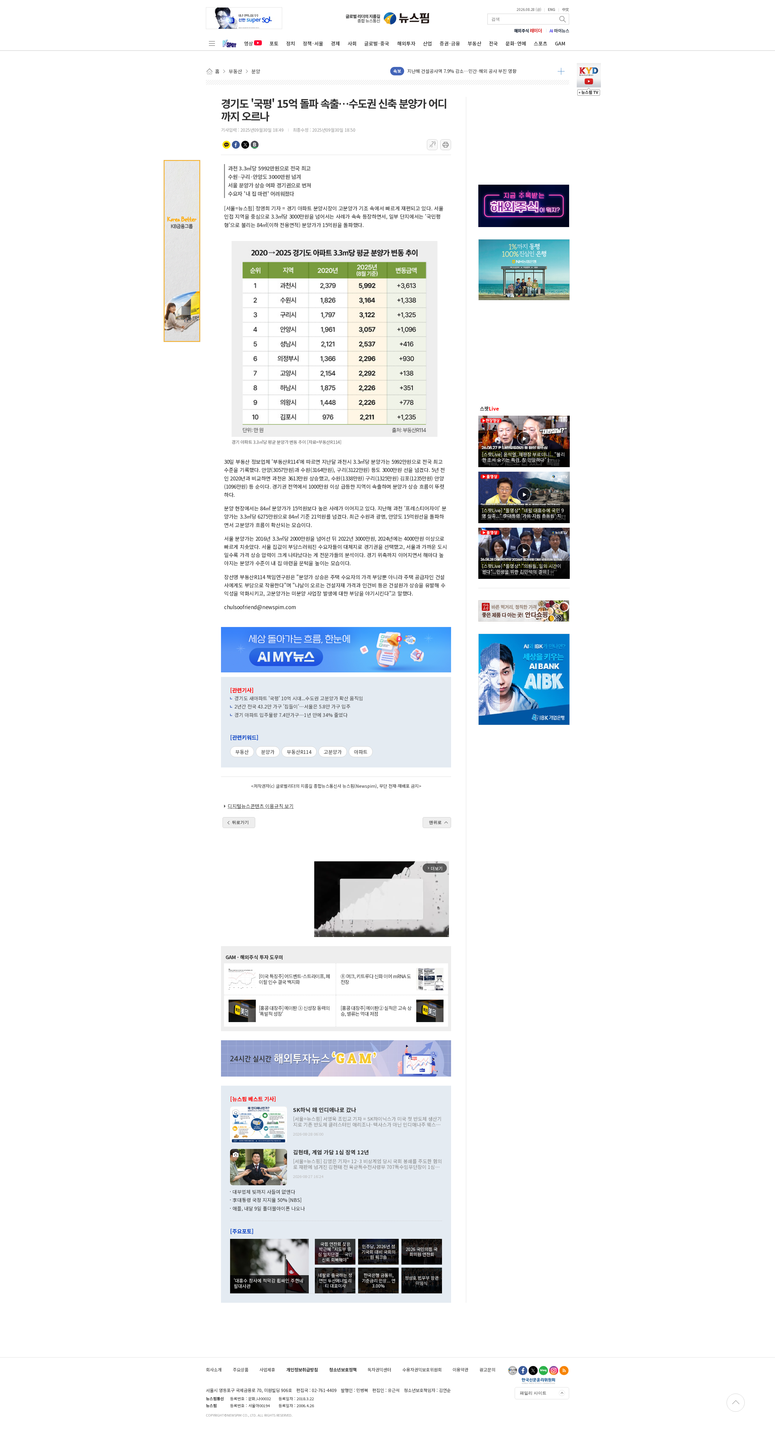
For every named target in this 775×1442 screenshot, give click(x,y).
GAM (560, 43)
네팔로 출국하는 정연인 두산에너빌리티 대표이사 (335, 1280)
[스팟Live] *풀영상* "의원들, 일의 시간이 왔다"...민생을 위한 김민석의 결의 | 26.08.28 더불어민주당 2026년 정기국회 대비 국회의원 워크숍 (523, 568)
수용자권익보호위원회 (422, 1369)
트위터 (245, 145)
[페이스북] (522, 1370)
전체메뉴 (212, 43)
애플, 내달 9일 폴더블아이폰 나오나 (268, 1208)
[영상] (524, 440)
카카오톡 (226, 145)
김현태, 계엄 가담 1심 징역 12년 (331, 1152)
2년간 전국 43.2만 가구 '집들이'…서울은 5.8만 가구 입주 (292, 706)
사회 (352, 43)
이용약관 (460, 1369)
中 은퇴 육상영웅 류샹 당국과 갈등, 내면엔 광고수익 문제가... (465, 71)
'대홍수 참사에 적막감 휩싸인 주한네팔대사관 (268, 1283)
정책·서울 (313, 43)
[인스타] (553, 1370)
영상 (248, 43)
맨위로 (435, 822)
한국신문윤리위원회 (538, 1381)
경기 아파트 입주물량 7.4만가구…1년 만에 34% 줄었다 (291, 714)
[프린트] (445, 144)
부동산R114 (299, 751)
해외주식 (528, 31)
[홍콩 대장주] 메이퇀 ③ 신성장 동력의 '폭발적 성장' (294, 1011)
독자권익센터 (379, 1369)
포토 (274, 43)
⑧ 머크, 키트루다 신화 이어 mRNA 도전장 (376, 979)
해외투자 (406, 43)
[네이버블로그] (543, 1370)
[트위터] (533, 1370)
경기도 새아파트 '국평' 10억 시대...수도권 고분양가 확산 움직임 (298, 698)
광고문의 (487, 1369)
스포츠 (540, 43)
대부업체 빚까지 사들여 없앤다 (263, 1191)
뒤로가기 (240, 822)
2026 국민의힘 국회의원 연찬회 (421, 1251)
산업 (427, 43)
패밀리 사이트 (533, 1393)
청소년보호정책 (343, 1369)
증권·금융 (450, 43)
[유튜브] (512, 1370)
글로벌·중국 (376, 43)
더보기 (561, 71)
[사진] (258, 1123)
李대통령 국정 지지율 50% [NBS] (267, 1199)
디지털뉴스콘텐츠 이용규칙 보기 (261, 806)
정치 (290, 43)
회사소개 (214, 1369)
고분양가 (333, 751)
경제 (335, 43)
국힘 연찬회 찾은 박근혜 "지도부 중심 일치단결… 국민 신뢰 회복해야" (335, 1252)
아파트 (361, 751)
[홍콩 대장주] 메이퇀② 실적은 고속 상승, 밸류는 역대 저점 (376, 1011)
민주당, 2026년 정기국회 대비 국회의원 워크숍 (378, 1251)
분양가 (268, 751)
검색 (563, 19)
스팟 (489, 408)
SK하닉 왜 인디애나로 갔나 (324, 1110)
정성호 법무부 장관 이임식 (422, 1280)
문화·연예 (516, 43)
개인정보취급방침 (302, 1369)
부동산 (474, 43)
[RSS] (564, 1370)
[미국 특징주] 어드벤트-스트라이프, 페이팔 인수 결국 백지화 (294, 979)
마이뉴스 (559, 31)
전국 (493, 43)
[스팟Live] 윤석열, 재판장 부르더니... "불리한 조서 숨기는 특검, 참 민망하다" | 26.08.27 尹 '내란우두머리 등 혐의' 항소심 (523, 456)
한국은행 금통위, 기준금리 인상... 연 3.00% (378, 1280)
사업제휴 (267, 1369)
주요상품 (241, 1369)
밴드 (255, 145)
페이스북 (236, 145)
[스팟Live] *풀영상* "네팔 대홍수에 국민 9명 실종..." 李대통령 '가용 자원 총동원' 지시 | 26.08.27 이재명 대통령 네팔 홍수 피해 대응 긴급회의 (524, 512)
